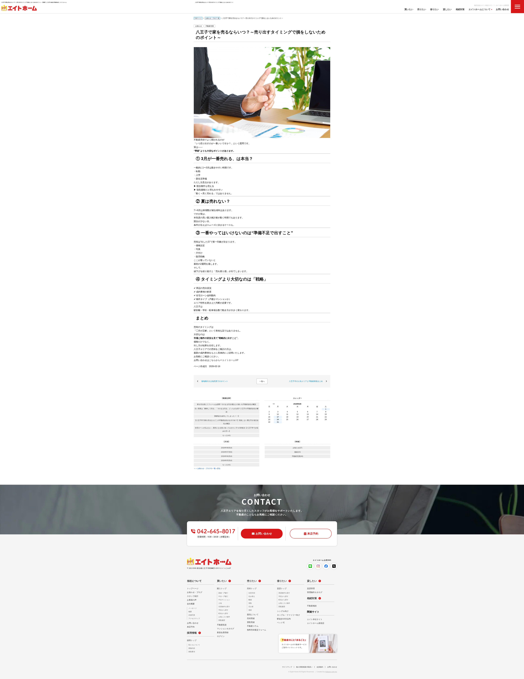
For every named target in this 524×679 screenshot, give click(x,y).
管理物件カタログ (313, 592)
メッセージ (191, 608)
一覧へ (262, 381)
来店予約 (190, 626)
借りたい (434, 9)
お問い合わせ (502, 9)
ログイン (220, 635)
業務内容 (191, 648)
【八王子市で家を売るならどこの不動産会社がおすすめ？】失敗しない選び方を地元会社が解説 (226, 422)
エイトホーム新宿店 (502, 5)
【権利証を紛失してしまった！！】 (226, 416)
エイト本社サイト (313, 619)
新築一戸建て (222, 593)
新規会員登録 (222, 631)
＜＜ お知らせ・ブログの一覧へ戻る (207, 468)
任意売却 (251, 593)
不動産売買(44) (297, 456)
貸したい (447, 9)
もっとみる (226, 435)
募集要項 (191, 651)
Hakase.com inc (331, 671)
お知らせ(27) (297, 448)
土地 (219, 603)
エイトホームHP (230, 360)
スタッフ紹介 (192, 596)
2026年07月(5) (226, 452)
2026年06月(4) (226, 456)
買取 (249, 603)
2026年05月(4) (226, 460)
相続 (249, 609)
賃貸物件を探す (283, 593)
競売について (252, 614)
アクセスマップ (193, 618)
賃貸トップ (281, 588)
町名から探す (222, 612)
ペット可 (280, 622)
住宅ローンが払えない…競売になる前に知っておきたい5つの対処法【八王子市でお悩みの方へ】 (226, 429)
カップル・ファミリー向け (287, 614)
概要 (189, 611)
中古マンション (223, 599)
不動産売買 (210, 26)
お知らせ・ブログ (193, 592)
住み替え (251, 596)
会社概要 (190, 604)
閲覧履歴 (221, 619)
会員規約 (320, 666)
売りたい (421, 9)
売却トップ (251, 588)
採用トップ (191, 640)
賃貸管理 (310, 588)
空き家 (250, 606)
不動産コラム (252, 625)
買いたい (408, 9)
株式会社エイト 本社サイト (483, 5)
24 (278, 419)
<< (274, 404)
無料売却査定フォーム (255, 629)
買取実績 (250, 621)
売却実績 (250, 618)
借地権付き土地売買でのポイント (214, 381)
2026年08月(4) (226, 448)
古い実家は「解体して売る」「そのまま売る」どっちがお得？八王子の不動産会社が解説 (226, 410)
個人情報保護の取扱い (304, 666)
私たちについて (193, 644)
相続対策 (460, 9)
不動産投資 (221, 624)
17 (278, 417)
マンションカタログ (224, 627)
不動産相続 (311, 606)
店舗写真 (191, 615)
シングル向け (282, 611)
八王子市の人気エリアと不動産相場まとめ (306, 381)
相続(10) (297, 452)
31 (278, 422)
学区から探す (222, 609)
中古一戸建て (222, 596)
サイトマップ (287, 666)
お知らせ (198, 26)
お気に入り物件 (223, 616)
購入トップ (221, 588)
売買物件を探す (223, 606)
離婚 (249, 599)
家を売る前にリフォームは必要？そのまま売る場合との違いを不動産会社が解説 (226, 404)
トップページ (192, 588)
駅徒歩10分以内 (283, 618)
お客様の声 (191, 600)
